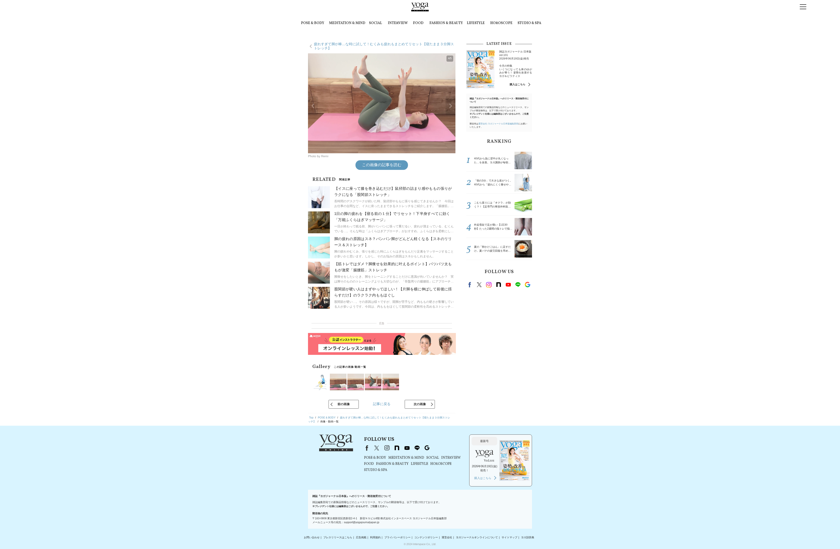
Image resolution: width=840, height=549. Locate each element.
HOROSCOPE (501, 23)
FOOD (418, 23)
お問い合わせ (312, 537)
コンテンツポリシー (426, 537)
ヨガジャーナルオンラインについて (477, 537)
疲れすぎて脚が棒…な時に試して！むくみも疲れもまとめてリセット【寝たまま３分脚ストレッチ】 (384, 46)
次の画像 (420, 404)
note (498, 285)
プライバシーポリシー (397, 537)
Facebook (470, 285)
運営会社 (447, 537)
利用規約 (375, 537)
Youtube (508, 285)
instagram (489, 285)
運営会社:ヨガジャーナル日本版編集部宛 (498, 123)
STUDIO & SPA (529, 23)
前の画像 (344, 404)
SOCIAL (375, 23)
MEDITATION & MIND (347, 23)
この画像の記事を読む (381, 165)
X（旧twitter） (479, 285)
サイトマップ (509, 537)
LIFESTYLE (476, 23)
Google (527, 285)
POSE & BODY (312, 23)
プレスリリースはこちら (337, 537)
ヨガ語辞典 (527, 537)
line (518, 285)
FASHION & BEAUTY (446, 23)
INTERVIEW (398, 23)
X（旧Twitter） (377, 448)
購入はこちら (517, 84)
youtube (407, 448)
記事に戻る (381, 404)
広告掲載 (361, 537)
